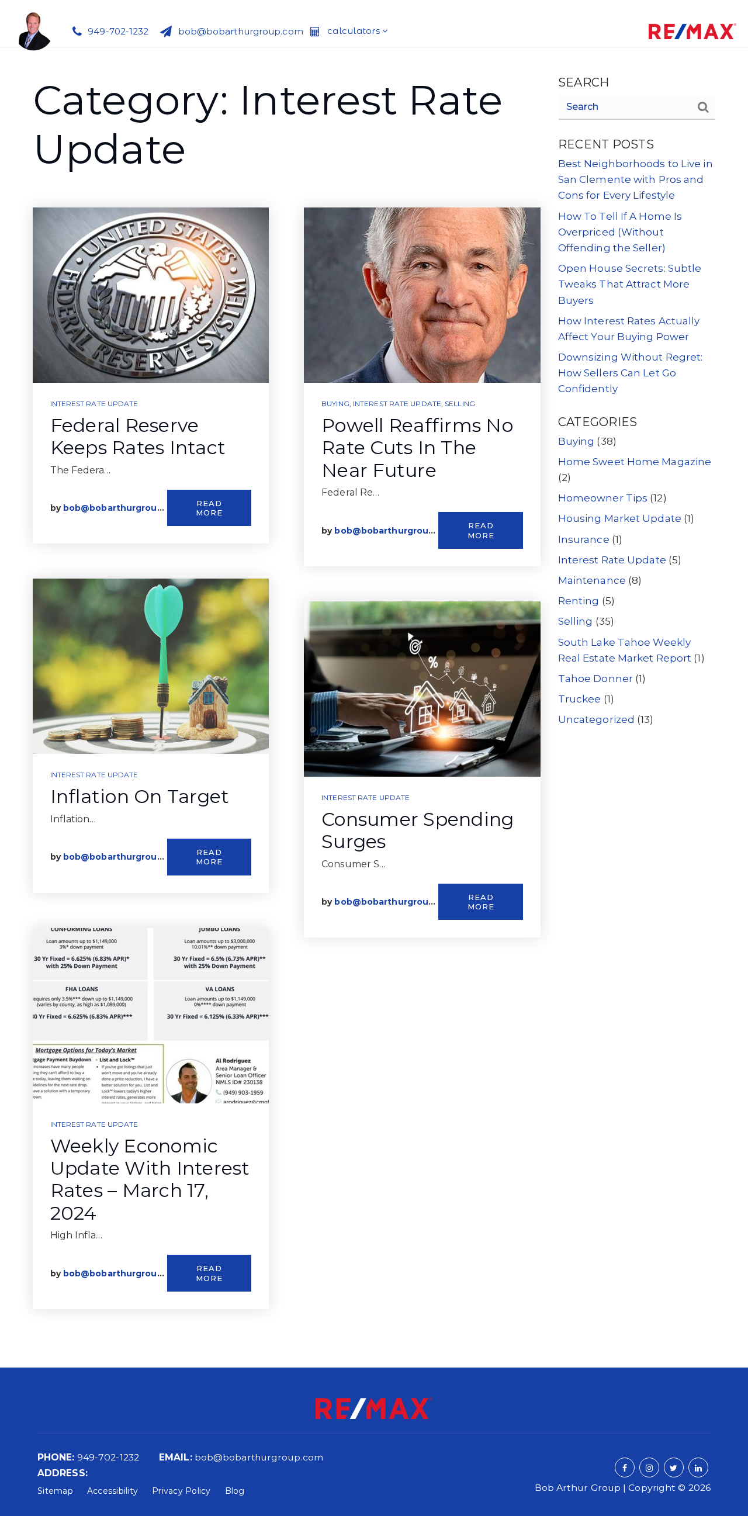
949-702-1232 (108, 1457)
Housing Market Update (619, 518)
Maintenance (592, 580)
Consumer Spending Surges (417, 830)
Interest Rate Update (94, 403)
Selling (460, 403)
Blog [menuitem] (235, 1491)
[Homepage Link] (34, 30)
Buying (335, 403)
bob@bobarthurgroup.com (124, 508)
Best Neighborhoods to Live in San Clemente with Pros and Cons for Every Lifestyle (635, 179)
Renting (579, 601)
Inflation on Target (140, 796)
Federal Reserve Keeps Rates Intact (138, 436)
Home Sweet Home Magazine (634, 462)
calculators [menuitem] (354, 30)
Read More (209, 508)
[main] (374, 707)
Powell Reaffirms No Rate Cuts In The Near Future (417, 448)
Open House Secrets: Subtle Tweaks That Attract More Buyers (630, 284)
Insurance (584, 539)
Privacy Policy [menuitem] (181, 1491)
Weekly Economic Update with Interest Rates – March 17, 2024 (150, 1179)
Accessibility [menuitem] (112, 1491)
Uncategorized (596, 719)
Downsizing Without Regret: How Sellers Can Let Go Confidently (630, 372)
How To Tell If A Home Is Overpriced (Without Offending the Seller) (620, 232)
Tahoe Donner (595, 678)
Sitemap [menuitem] (55, 1491)
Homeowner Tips (602, 498)
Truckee (579, 699)
